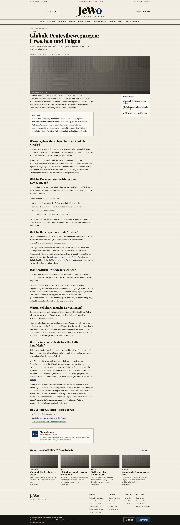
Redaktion (128, 498)
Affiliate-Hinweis (141, 504)
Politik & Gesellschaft (48, 22)
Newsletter (128, 501)
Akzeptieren (143, 520)
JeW (90, 9)
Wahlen (33, 379)
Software (111, 504)
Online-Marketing (114, 498)
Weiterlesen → (35, 485)
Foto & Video (113, 507)
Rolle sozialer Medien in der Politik (63, 257)
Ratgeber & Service (133, 22)
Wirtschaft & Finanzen (67, 22)
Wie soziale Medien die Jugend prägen (134, 102)
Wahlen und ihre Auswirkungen (44, 414)
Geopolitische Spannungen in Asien (135, 473)
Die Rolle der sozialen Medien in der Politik (49, 418)
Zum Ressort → (145, 451)
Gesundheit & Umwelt (116, 22)
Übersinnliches (113, 509)
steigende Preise (63, 222)
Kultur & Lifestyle (99, 22)
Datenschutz (140, 501)
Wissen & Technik (84, 22)
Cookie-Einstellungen (143, 507)
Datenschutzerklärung (37, 522)
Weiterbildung (113, 501)
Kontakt (127, 504)
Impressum (140, 498)
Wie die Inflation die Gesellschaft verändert (49, 421)
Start (31, 28)
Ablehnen (129, 520)
